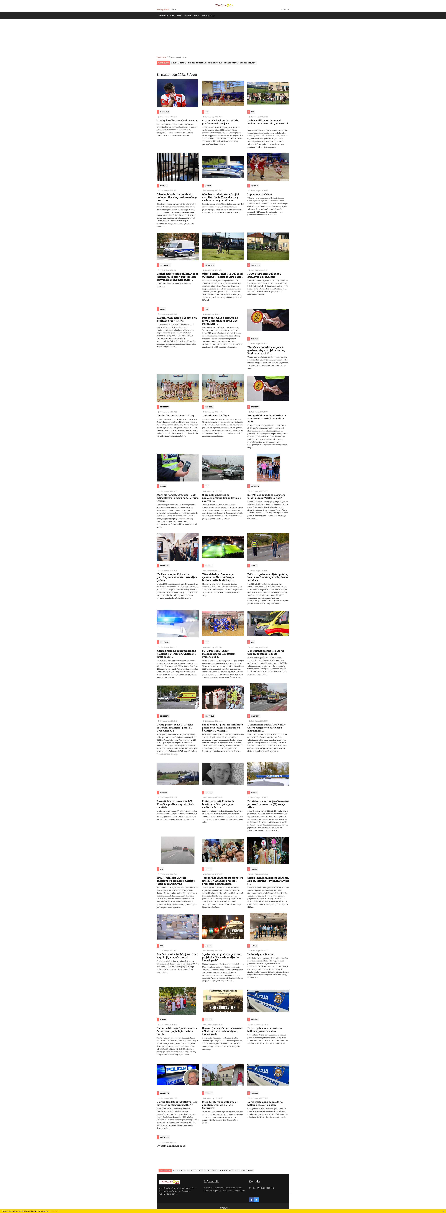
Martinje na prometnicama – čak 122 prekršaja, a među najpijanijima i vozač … (178, 497)
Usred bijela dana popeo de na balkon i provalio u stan (265, 1103)
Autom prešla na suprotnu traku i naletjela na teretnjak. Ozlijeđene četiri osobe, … (176, 653)
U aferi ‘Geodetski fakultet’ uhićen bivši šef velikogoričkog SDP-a (177, 1103)
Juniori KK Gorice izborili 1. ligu (176, 415)
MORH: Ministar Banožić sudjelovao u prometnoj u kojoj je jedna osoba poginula (176, 880)
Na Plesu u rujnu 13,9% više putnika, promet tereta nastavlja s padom (177, 577)
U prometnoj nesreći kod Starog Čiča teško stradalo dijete (265, 652)
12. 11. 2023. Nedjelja (178, 63)
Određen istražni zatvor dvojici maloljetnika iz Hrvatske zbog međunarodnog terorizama (220, 197)
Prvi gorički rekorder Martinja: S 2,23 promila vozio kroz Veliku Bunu (266, 418)
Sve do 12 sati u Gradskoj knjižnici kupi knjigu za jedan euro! (177, 956)
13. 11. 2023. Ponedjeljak (197, 63)
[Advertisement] (223, 36)
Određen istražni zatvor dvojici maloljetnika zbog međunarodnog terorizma (177, 197)
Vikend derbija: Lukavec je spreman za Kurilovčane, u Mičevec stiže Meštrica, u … (218, 577)
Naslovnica (161, 57)
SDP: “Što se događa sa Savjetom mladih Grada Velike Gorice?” (266, 496)
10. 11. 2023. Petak (179, 1170)
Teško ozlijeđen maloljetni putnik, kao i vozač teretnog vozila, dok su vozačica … (268, 577)
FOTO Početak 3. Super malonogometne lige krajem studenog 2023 (218, 653)
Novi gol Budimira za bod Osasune (177, 120)
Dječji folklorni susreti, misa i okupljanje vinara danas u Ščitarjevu (219, 1104)
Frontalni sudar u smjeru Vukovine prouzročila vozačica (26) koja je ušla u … (268, 804)
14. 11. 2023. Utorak (215, 63)
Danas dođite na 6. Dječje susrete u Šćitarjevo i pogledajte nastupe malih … (177, 1031)
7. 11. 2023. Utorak (226, 1170)
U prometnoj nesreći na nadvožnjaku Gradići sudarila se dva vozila (221, 497)
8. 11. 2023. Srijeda (211, 1170)
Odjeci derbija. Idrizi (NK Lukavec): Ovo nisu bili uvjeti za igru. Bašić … (223, 275)
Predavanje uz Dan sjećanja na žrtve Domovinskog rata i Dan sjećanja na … (220, 320)
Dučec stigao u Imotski (260, 954)
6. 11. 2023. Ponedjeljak (244, 1170)
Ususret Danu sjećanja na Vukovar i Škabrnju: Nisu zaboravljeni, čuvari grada (222, 1031)
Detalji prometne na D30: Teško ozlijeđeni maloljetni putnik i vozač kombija (175, 727)
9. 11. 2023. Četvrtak (195, 1170)
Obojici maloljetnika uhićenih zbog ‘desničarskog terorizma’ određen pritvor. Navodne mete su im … (177, 276)
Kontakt (180, 10)
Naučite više (54, 1211)
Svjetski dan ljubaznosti (171, 1145)
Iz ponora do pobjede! (259, 194)
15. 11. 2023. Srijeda (231, 63)
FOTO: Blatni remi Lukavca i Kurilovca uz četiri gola (264, 275)
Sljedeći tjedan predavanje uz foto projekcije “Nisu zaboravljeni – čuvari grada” (222, 957)
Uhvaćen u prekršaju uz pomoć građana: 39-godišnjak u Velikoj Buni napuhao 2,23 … (266, 350)
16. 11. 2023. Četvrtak (248, 63)
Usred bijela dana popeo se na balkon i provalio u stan (264, 1030)
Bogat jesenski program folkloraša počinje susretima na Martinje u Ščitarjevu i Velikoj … (222, 727)
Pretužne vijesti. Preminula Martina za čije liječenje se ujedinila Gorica (218, 804)
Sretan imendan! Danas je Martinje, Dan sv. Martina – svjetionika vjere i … (268, 880)
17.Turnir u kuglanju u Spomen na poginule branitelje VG (177, 319)
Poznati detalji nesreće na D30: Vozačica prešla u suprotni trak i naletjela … (176, 804)
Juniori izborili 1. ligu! (215, 415)
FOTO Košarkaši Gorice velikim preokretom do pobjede (220, 122)
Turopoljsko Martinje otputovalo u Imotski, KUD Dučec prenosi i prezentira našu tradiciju (222, 880)
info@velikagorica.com (263, 1188)
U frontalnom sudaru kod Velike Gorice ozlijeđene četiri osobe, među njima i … (266, 727)
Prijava (173, 10)
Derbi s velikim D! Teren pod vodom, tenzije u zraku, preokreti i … (267, 123)
